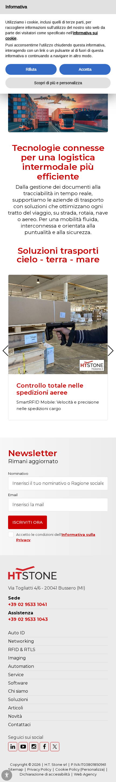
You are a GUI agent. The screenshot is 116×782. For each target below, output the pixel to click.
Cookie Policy (67, 769)
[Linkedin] (12, 746)
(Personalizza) (92, 769)
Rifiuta (31, 69)
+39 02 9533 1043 (28, 619)
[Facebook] (44, 746)
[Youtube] (23, 746)
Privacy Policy (39, 769)
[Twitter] (54, 746)
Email (13, 495)
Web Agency (85, 774)
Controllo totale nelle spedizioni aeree (49, 389)
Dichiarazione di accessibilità (45, 774)
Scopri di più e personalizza (58, 83)
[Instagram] (33, 746)
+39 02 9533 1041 (27, 604)
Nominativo (18, 473)
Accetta (85, 69)
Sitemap (15, 769)
